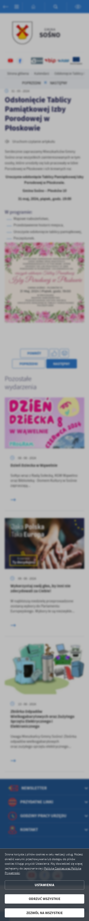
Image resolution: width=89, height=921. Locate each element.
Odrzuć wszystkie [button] (44, 898)
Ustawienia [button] (44, 885)
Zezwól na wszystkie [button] (44, 912)
